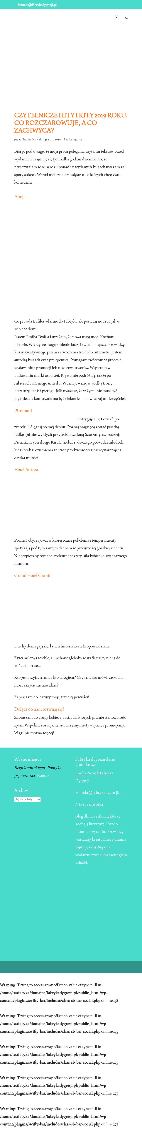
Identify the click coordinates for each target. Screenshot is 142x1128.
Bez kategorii (73, 139)
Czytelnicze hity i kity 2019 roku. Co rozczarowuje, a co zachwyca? (70, 122)
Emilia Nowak (32, 139)
